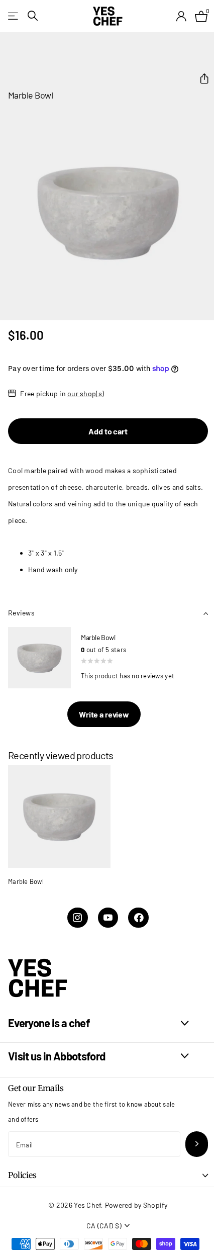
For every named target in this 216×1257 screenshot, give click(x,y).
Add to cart (107, 431)
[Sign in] (181, 16)
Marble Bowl (26, 881)
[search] (33, 16)
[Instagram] (77, 918)
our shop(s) (85, 393)
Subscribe (196, 1144)
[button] (200, 78)
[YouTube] (108, 918)
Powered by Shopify (136, 1205)
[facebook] (138, 918)
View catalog (14, 16)
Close (98, 1023)
